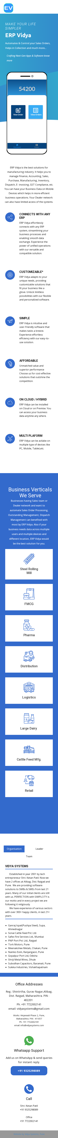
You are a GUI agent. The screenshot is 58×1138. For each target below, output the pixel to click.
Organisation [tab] (14, 848)
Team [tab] (29, 856)
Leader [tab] (39, 848)
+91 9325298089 (29, 1070)
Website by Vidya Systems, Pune (29, 1134)
